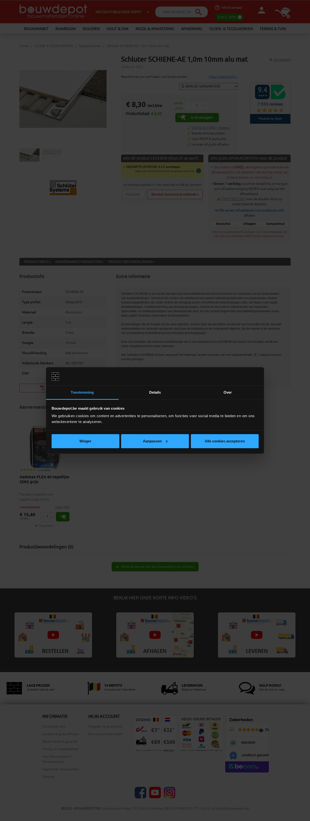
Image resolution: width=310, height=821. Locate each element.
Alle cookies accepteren (225, 441)
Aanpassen (152, 441)
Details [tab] (155, 392)
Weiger (85, 441)
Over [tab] (228, 392)
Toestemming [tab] (82, 392)
